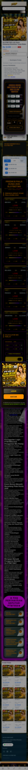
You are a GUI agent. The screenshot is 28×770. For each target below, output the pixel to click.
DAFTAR (13, 396)
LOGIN (13, 391)
